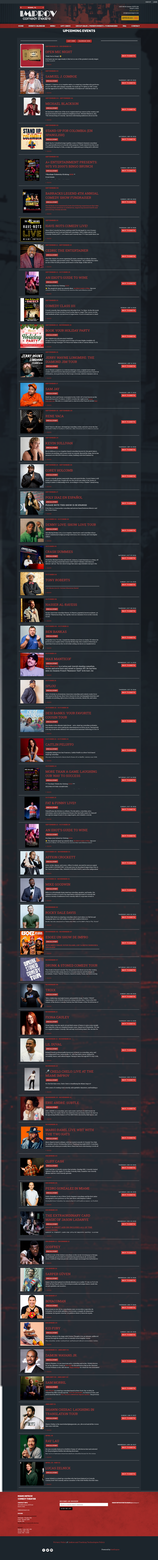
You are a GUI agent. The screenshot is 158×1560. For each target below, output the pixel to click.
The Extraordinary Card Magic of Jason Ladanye (67, 1217)
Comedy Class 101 (60, 306)
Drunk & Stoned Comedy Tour (71, 965)
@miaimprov (135, 1502)
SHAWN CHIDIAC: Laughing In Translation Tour (69, 1411)
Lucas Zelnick (58, 1468)
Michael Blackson (62, 103)
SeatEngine (115, 1549)
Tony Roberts (57, 580)
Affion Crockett (60, 857)
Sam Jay (52, 389)
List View (71, 41)
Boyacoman (55, 1301)
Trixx (50, 990)
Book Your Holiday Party (67, 330)
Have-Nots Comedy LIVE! (66, 226)
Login (155, 2)
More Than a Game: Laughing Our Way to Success (71, 773)
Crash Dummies (59, 552)
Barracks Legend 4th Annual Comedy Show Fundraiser (71, 195)
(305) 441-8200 (134, 11)
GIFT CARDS (66, 26)
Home (20, 26)
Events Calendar (37, 26)
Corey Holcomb (59, 470)
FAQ (124, 26)
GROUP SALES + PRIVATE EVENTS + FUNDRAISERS (97, 26)
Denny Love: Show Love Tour (70, 524)
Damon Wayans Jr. (61, 1355)
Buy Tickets (128, 83)
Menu (52, 26)
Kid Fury (52, 1328)
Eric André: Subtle (62, 1103)
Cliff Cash (54, 1161)
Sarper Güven (58, 1274)
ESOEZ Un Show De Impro (66, 937)
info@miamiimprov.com (131, 13)
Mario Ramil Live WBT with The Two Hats (69, 1132)
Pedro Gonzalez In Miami (67, 1188)
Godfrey (52, 1247)
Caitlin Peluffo (59, 744)
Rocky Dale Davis (60, 912)
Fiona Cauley (57, 1017)
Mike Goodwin (57, 884)
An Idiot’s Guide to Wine (66, 277)
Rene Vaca (54, 416)
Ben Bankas (56, 632)
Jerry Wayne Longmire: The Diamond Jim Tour (69, 359)
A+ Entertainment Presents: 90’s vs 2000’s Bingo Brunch (71, 164)
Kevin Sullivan (59, 443)
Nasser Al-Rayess (61, 604)
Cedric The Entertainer (66, 250)
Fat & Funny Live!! (60, 803)
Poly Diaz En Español (63, 497)
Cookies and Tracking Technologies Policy (86, 1542)
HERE (71, 174)
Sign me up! (66, 1508)
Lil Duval (53, 1044)
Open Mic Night (58, 52)
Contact (135, 26)
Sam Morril (55, 1382)
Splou (50, 686)
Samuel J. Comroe (61, 76)
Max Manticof (58, 659)
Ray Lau (52, 1441)
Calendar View (84, 41)
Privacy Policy (59, 1542)
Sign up (148, 2)
